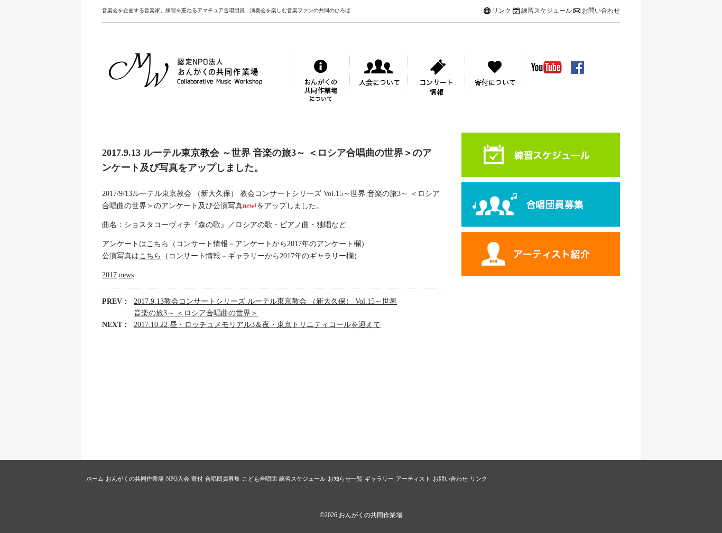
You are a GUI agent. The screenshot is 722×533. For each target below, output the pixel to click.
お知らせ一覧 (345, 478)
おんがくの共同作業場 (197, 78)
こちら (157, 244)
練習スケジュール (546, 10)
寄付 (197, 478)
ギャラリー (379, 478)
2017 (109, 275)
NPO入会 (177, 478)
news (126, 275)
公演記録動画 (546, 67)
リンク (501, 10)
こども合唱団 (259, 478)
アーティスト (540, 254)
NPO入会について (378, 78)
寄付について (494, 78)
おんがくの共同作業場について (321, 78)
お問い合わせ (601, 10)
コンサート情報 (436, 78)
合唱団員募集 (540, 204)
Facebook (577, 67)
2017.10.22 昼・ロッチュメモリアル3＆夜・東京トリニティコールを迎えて (257, 325)
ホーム (95, 478)
